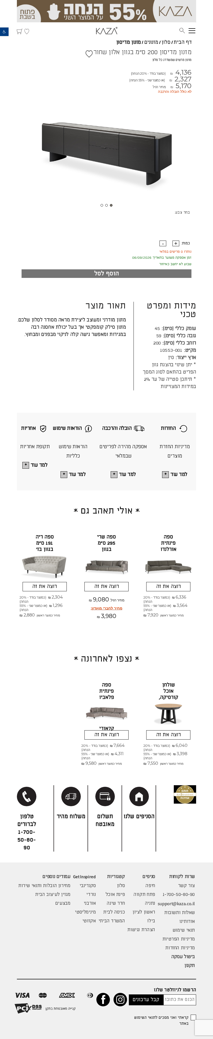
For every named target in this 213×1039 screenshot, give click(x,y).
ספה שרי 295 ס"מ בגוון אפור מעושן (106, 549)
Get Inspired (84, 877)
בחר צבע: (182, 212)
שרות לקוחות (182, 876)
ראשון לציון (143, 912)
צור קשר (186, 885)
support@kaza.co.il (176, 904)
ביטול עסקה (183, 956)
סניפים (149, 876)
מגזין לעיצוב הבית (52, 894)
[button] (4, 31)
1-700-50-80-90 (179, 894)
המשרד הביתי (111, 921)
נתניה (150, 903)
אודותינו (187, 921)
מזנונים (151, 42)
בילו (151, 921)
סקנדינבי (87, 885)
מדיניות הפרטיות (178, 939)
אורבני (90, 903)
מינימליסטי (85, 912)
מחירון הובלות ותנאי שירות (44, 885)
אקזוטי (89, 921)
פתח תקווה (144, 894)
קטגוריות (116, 876)
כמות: (185, 243)
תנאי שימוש (183, 930)
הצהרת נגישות (141, 929)
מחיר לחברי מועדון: (106, 608)
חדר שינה (116, 903)
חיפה (150, 885)
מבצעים (62, 903)
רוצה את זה (168, 586)
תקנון (189, 965)
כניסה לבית (114, 912)
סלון (165, 42)
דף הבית (183, 42)
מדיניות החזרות (180, 948)
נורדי (91, 894)
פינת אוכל (115, 894)
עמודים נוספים (56, 876)
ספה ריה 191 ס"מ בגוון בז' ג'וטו (45, 546)
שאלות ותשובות (179, 912)
